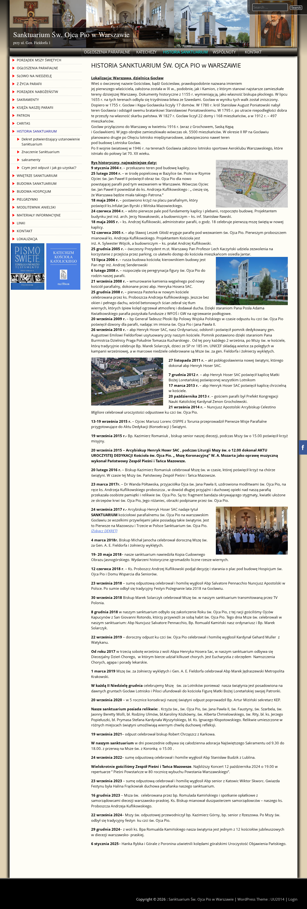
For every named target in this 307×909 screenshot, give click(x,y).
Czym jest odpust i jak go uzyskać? (49, 167)
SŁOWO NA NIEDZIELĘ (34, 76)
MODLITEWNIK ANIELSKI (36, 207)
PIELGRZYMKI (27, 199)
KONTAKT (253, 52)
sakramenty (31, 159)
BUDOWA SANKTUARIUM (37, 183)
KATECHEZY (146, 52)
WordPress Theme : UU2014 (260, 899)
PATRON (23, 115)
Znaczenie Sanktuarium (40, 152)
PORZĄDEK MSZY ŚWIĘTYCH (39, 60)
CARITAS (23, 123)
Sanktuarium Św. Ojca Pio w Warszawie (71, 34)
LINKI (21, 223)
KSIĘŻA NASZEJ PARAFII (35, 107)
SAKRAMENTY (28, 99)
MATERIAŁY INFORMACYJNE (39, 215)
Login (292, 899)
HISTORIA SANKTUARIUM (185, 52)
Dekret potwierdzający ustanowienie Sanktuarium (51, 141)
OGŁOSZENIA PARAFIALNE (107, 52)
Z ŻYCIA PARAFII (29, 83)
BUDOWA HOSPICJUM (34, 191)
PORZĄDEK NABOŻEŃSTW (37, 91)
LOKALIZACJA (27, 239)
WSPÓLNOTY (224, 52)
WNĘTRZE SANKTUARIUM (37, 175)
